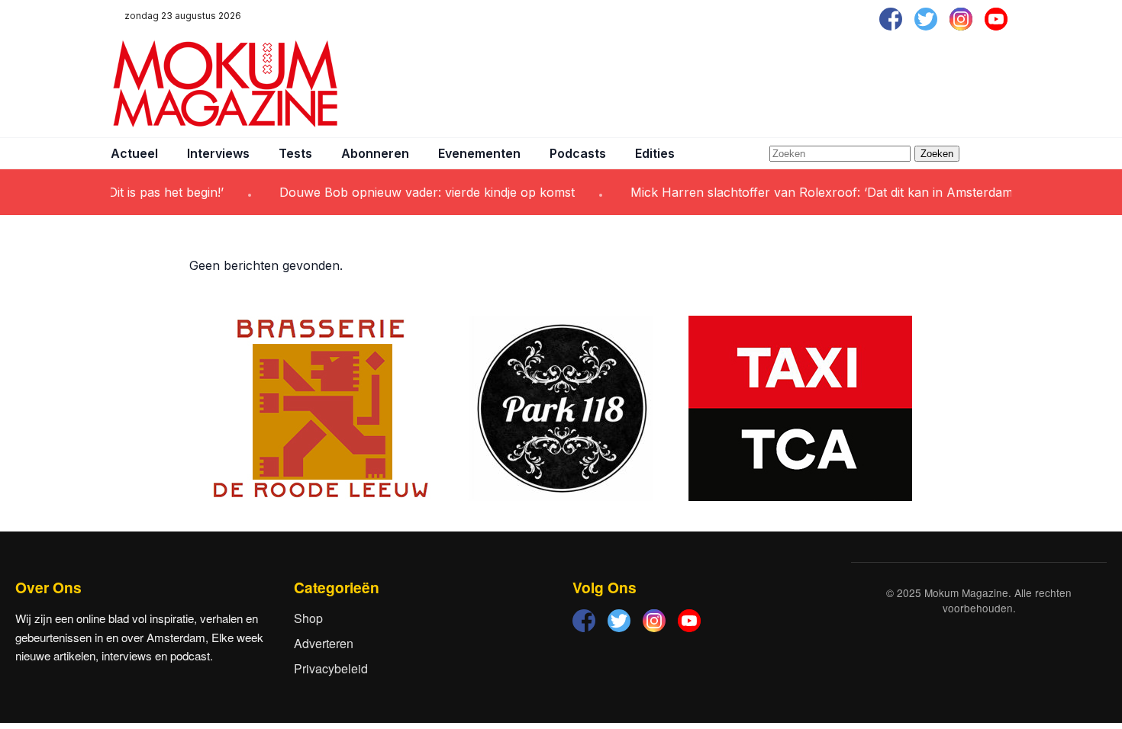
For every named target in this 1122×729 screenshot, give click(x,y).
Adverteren (323, 643)
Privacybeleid (331, 668)
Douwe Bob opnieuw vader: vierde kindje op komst (415, 192)
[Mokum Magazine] (225, 84)
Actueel (134, 153)
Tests (295, 153)
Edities (655, 153)
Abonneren (375, 153)
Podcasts (578, 153)
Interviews (218, 153)
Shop (308, 618)
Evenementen (479, 153)
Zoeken (936, 153)
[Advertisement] (733, 84)
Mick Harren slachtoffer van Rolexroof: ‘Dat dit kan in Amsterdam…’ (816, 192)
